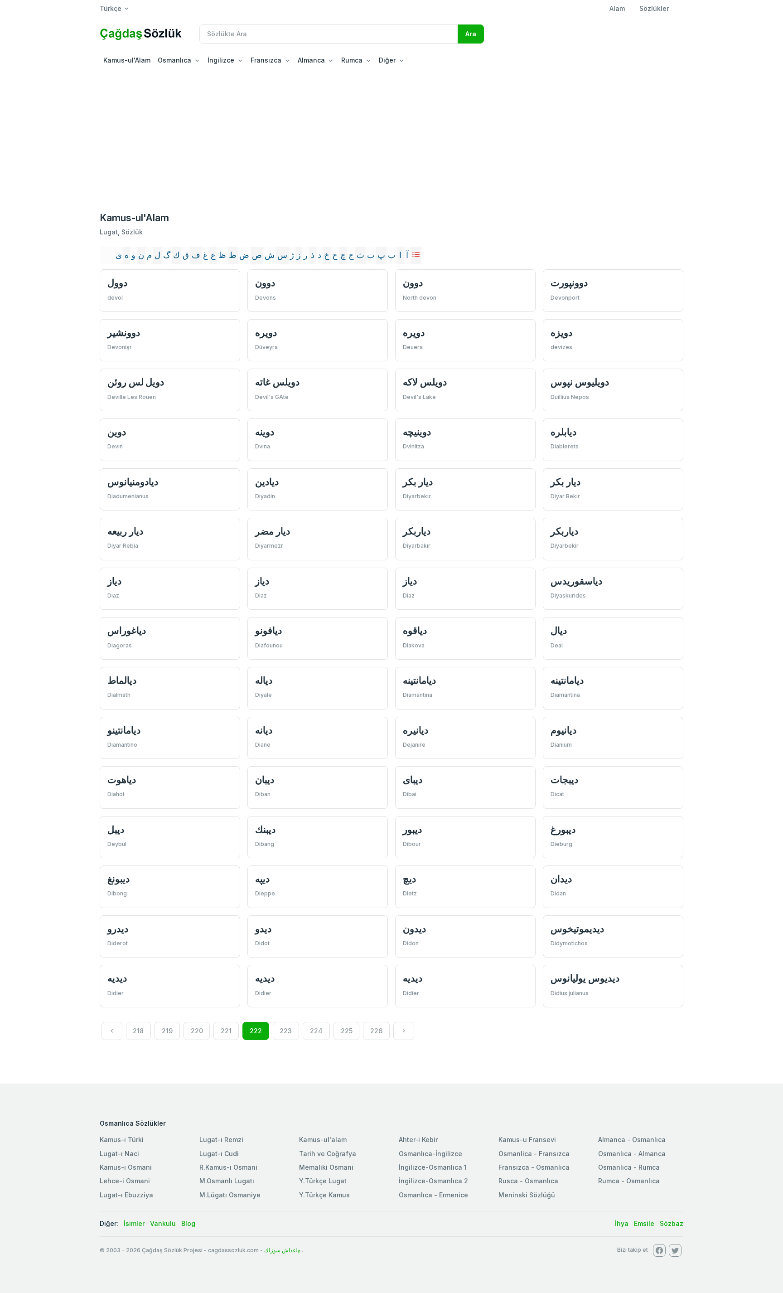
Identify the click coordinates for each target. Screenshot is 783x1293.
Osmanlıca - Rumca (629, 1167)
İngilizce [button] (221, 60)
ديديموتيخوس (577, 928)
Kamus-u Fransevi (527, 1139)
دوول (117, 282)
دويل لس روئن (135, 382)
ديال (559, 630)
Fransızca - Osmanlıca (534, 1167)
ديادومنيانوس (132, 481)
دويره (266, 332)
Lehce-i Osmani (125, 1181)
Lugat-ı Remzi (221, 1139)
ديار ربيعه (125, 531)
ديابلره (563, 431)
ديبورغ (563, 829)
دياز (114, 581)
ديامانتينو (123, 730)
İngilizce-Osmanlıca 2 (433, 1181)
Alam (617, 8)
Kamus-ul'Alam (126, 60)
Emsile (644, 1223)
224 (316, 1031)
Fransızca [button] (266, 60)
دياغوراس (126, 630)
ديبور (412, 829)
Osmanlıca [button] (174, 60)
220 (197, 1031)
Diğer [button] (387, 60)
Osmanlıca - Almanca (632, 1153)
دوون (265, 282)
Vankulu (163, 1223)
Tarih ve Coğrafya (327, 1153)
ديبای (412, 779)
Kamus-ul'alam (323, 1139)
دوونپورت (569, 282)
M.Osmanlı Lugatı (226, 1181)
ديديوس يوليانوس (585, 978)
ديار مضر (272, 531)
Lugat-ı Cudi (219, 1153)
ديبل (115, 829)
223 (286, 1031)
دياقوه (415, 630)
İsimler (134, 1223)
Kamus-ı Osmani (126, 1167)
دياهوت (121, 779)
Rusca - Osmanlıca (528, 1181)
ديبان (264, 779)
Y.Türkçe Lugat (323, 1181)
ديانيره (415, 730)
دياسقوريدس (576, 581)
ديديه (117, 978)
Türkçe (110, 8)
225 (347, 1031)
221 (226, 1031)
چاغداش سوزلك (282, 1250)
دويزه (561, 332)
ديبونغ (118, 879)
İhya (621, 1223)
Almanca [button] (311, 60)
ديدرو (117, 928)
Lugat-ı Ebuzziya (126, 1195)
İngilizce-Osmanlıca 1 (433, 1167)
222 (256, 1031)
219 (167, 1031)
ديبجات (564, 779)
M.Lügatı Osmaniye (230, 1195)
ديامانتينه (419, 680)
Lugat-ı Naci (119, 1153)
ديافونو (268, 630)
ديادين (267, 481)
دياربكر (416, 531)
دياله (263, 680)
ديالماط (121, 680)
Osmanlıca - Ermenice (433, 1195)
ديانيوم (563, 730)
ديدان (561, 879)
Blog (188, 1223)
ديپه (262, 879)
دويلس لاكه (425, 382)
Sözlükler (654, 8)
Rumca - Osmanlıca (629, 1181)
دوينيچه (417, 431)
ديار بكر (418, 481)
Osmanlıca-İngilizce (430, 1153)
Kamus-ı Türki (122, 1139)
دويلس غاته (277, 382)
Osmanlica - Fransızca (534, 1153)
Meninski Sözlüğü (526, 1195)
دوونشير (123, 332)
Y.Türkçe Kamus (324, 1195)
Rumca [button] (351, 60)
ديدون (414, 928)
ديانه (263, 730)
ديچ (409, 879)
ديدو (263, 928)
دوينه (264, 431)
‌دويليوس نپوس (580, 382)
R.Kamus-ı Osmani (228, 1167)
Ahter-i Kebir (418, 1139)
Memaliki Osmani (326, 1167)
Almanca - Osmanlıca (632, 1139)
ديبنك (265, 829)
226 (376, 1031)
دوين (116, 431)
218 (138, 1031)
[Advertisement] (391, 137)
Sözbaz (671, 1223)
